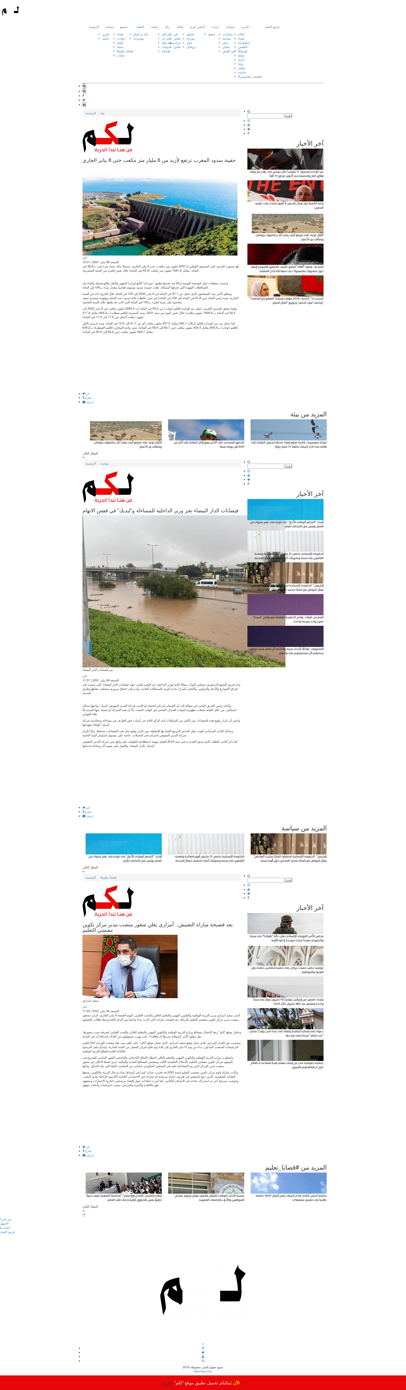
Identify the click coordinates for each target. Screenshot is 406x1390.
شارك (88, 397)
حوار (189, 42)
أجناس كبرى (197, 27)
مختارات (227, 34)
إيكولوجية (244, 42)
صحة (120, 47)
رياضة (155, 27)
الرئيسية (94, 27)
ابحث (288, 116)
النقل (120, 42)
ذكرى (241, 59)
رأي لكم (167, 34)
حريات (215, 27)
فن (176, 34)
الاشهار (4, 1223)
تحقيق (190, 34)
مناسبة (226, 38)
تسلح (241, 55)
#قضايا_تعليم (125, 51)
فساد (241, 38)
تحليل (105, 38)
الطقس (242, 47)
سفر (225, 42)
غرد (87, 393)
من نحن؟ (5, 1219)
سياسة (109, 27)
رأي (167, 27)
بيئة (102, 113)
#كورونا (242, 51)
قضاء (120, 34)
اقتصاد (140, 27)
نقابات (121, 55)
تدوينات (166, 47)
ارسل (89, 402)
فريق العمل (272, 27)
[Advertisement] (161, 362)
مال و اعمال (140, 34)
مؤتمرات (138, 38)
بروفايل (191, 47)
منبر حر (166, 38)
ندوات (177, 42)
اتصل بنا (5, 1227)
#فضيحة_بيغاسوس (250, 76)
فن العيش (228, 51)
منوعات (230, 27)
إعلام (241, 34)
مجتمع (124, 27)
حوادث (121, 38)
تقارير (105, 34)
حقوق (211, 34)
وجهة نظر (168, 42)
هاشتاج (166, 51)
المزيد (245, 27)
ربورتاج (191, 38)
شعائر (226, 47)
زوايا (241, 64)
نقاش (177, 38)
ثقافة (180, 27)
